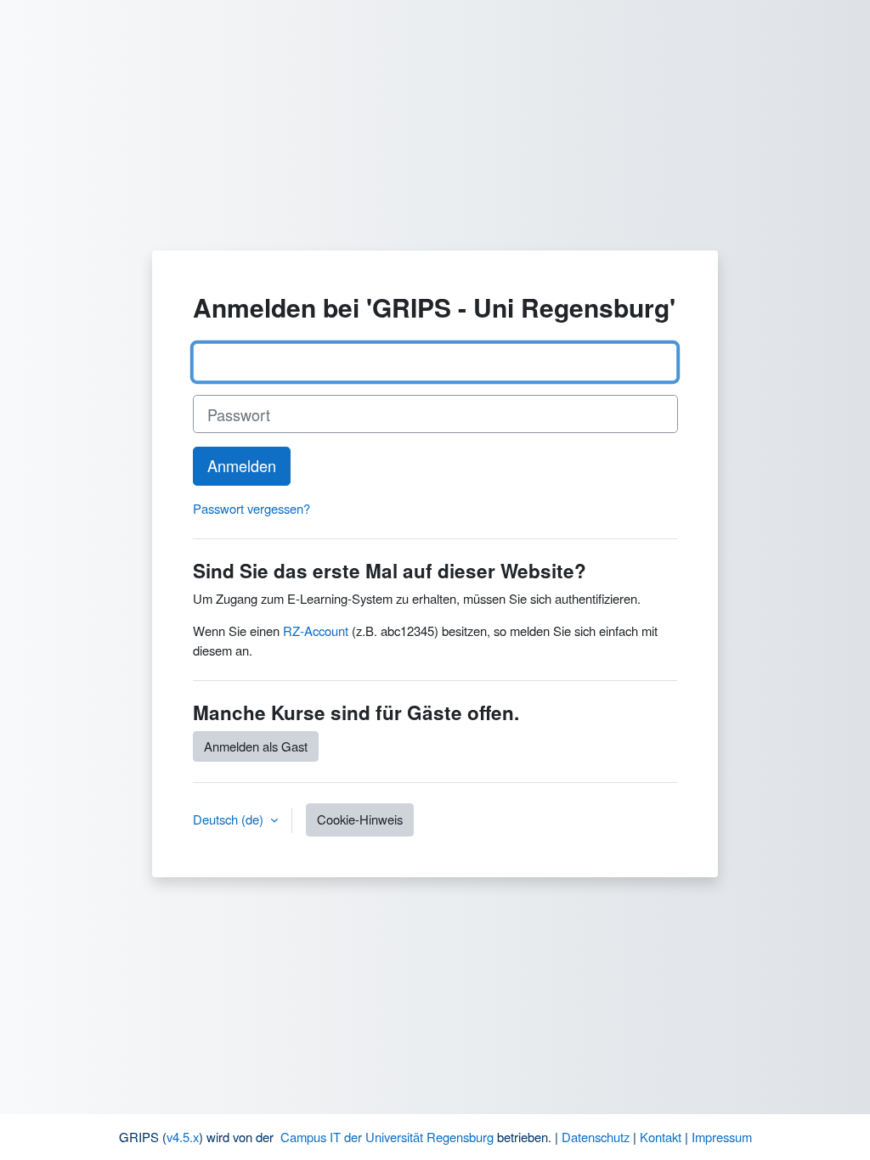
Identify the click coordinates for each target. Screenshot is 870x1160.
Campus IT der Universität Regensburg (387, 1137)
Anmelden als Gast (256, 746)
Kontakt (660, 1137)
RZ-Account (315, 630)
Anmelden (241, 465)
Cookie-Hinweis (360, 819)
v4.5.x (183, 1137)
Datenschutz (596, 1137)
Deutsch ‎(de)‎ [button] (230, 819)
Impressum (722, 1137)
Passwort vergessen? (251, 508)
